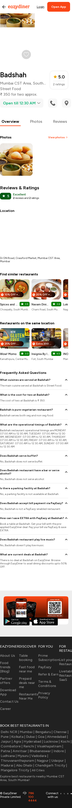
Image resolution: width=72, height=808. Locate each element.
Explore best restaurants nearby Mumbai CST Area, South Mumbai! (32, 778)
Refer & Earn (48, 674)
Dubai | (31, 737)
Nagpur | (43, 760)
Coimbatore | (11, 746)
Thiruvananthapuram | (18, 760)
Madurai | (8, 765)
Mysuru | (24, 756)
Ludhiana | (9, 756)
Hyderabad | (33, 741)
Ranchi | (29, 746)
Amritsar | (21, 751)
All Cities (38, 770)
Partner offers (6, 680)
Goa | (42, 737)
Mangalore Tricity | (16, 770)
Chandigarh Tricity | (51, 765)
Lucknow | (52, 741)
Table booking (25, 657)
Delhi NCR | (10, 732)
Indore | (60, 751)
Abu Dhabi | (25, 765)
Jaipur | (7, 741)
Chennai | (61, 732)
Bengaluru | (44, 732)
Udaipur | (58, 760)
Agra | (18, 741)
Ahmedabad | (57, 737)
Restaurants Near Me (28, 696)
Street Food (10, 88)
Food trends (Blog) (5, 667)
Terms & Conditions (47, 683)
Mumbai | (27, 732)
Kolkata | (18, 737)
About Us (7, 655)
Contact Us (9, 701)
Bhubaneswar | (41, 751)
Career (5, 709)
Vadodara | (39, 756)
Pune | (6, 737)
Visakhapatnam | (50, 746)
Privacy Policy (44, 695)
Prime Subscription (48, 657)
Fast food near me (27, 669)
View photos (56, 137)
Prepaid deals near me (27, 682)
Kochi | (66, 741)
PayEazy (44, 667)
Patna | (6, 751)
